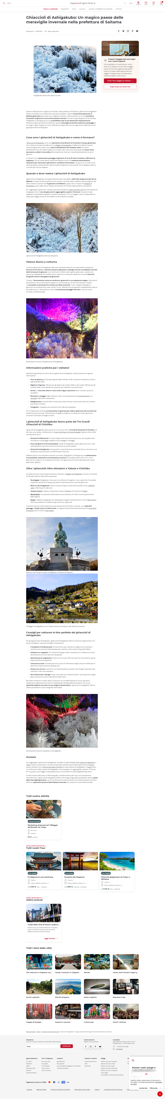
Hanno (91, 765)
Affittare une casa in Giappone (109, 1061)
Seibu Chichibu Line (76, 190)
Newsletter (29, 1063)
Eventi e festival (119, 1022)
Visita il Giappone (50, 9)
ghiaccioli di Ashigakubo (35, 143)
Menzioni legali (41, 1089)
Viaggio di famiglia (33, 1022)
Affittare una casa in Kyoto (108, 1066)
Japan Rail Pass (61, 1061)
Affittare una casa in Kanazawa (109, 1068)
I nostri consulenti (46, 1070)
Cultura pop (89, 1022)
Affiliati (28, 1066)
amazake (33, 398)
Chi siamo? (29, 1061)
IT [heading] (124, 3)
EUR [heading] (130, 3)
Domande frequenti (31, 1072)
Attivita (119, 9)
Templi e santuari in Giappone (67, 972)
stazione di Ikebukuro (87, 762)
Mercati (87, 972)
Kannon (68, 491)
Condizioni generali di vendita (60, 1089)
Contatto (29, 1089)
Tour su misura (45, 1068)
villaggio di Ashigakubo (63, 145)
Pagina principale (30, 1031)
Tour (74, 9)
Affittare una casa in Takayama (109, 1070)
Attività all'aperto (62, 997)
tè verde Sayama (83, 396)
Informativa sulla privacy (82, 1089)
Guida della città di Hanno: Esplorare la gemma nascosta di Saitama (44, 925)
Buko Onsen (92, 500)
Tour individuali (45, 1066)
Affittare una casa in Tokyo (108, 1063)
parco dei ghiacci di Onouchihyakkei (68, 432)
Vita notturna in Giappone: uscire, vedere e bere (39, 972)
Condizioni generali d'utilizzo (113, 1089)
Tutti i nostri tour (45, 1061)
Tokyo (28, 765)
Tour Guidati (32, 873)
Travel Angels (104, 1072)
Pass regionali (60, 1063)
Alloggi (82, 9)
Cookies (97, 1089)
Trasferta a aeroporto (62, 1068)
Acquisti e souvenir (63, 1022)
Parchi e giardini (32, 997)
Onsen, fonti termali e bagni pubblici (126, 972)
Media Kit (28, 1070)
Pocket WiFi (88, 1066)
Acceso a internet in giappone (100, 9)
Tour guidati (44, 1063)
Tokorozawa (49, 511)
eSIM (86, 1063)
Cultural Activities (34, 821)
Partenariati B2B (30, 1068)
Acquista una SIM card (90, 1061)
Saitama (38, 1031)
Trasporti (65, 9)
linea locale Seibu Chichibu (52, 767)
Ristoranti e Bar (119, 997)
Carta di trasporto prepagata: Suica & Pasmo (69, 1066)
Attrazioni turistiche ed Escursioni (50, 1031)
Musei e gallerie (90, 997)
